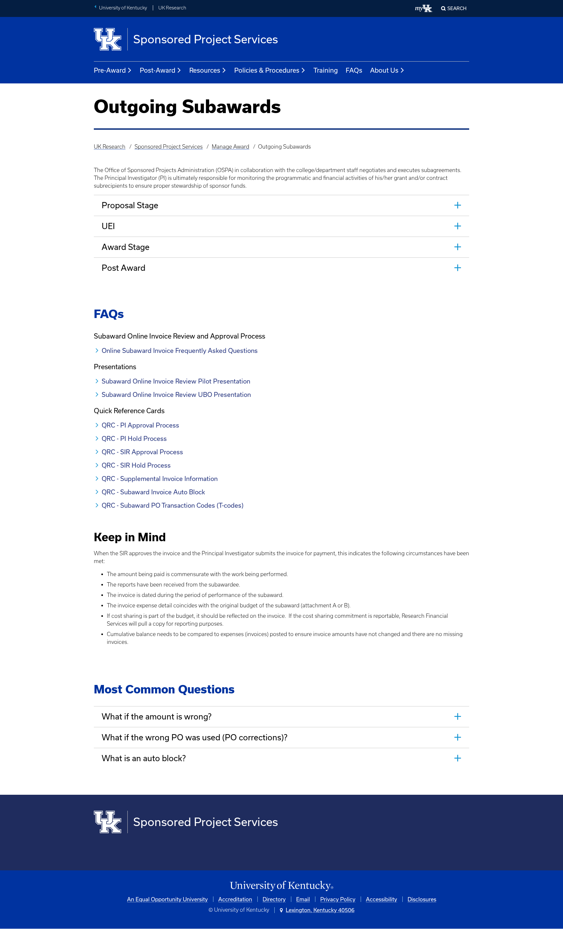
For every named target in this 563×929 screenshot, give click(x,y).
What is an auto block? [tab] (144, 758)
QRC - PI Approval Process (141, 425)
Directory (274, 899)
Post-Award (157, 70)
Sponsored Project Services (169, 147)
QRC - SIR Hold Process (136, 465)
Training (325, 70)
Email (303, 899)
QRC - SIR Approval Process (142, 452)
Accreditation (235, 899)
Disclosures (422, 899)
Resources (204, 70)
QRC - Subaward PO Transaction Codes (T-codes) (172, 505)
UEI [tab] (108, 226)
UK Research (172, 7)
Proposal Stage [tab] (130, 205)
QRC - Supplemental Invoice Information (160, 478)
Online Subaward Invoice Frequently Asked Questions (180, 350)
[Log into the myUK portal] (424, 8)
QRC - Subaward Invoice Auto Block (153, 492)
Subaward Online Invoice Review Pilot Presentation (176, 381)
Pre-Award (110, 70)
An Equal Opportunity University (167, 899)
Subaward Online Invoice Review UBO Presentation (176, 394)
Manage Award (230, 147)
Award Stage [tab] (126, 247)
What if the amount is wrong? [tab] (156, 716)
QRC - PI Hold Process (134, 438)
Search (457, 8)
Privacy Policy (337, 899)
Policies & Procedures (266, 70)
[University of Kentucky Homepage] (281, 886)
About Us (384, 70)
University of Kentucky (123, 7)
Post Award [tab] (123, 267)
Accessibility (381, 899)
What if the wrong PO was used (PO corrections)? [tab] (194, 737)
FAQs (354, 70)
